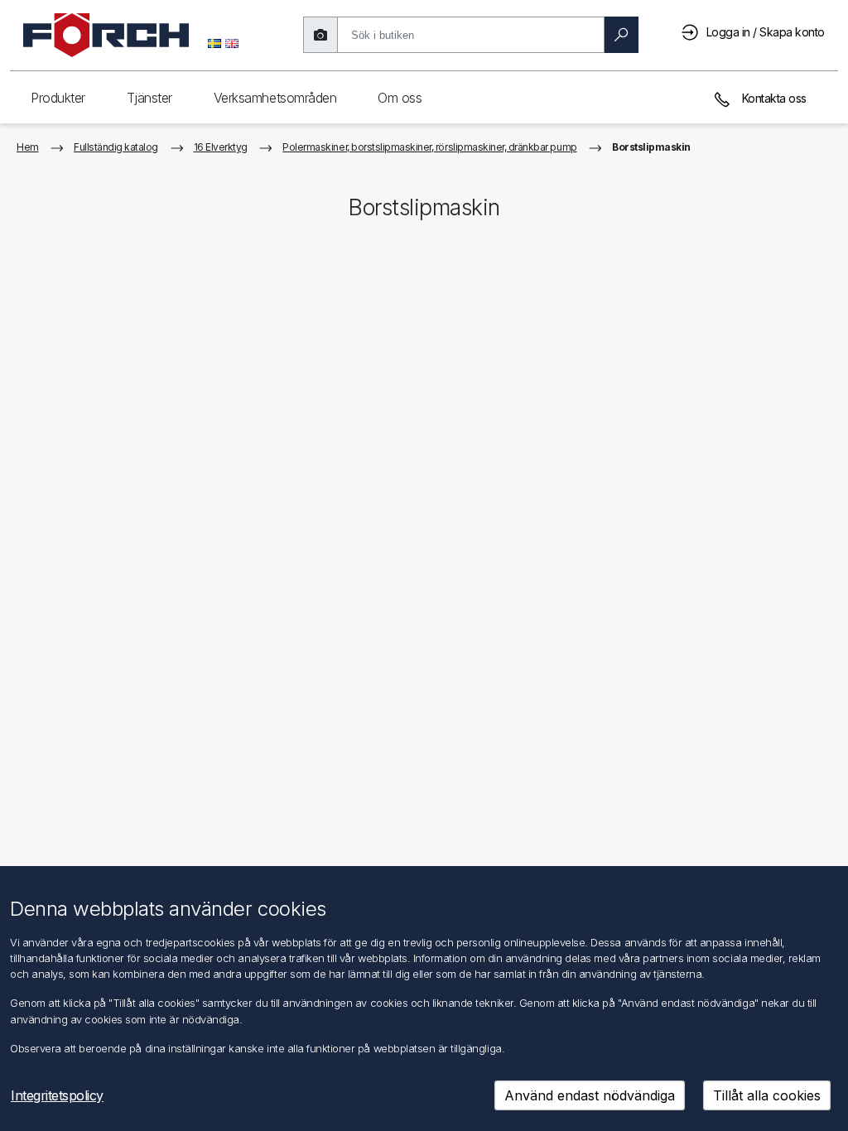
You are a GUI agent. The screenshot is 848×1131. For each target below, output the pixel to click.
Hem (28, 147)
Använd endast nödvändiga (589, 1095)
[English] (231, 42)
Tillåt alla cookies (767, 1095)
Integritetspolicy (57, 1095)
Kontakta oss (773, 98)
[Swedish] (214, 42)
